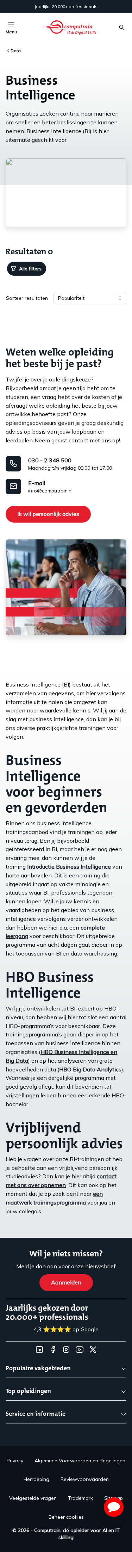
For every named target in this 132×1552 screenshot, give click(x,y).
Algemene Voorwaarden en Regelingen (79, 1460)
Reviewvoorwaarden (85, 1479)
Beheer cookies (66, 1517)
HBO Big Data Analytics (90, 1069)
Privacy (15, 1460)
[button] (114, 1507)
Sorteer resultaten (27, 298)
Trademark (80, 1498)
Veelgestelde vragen (33, 1498)
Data (16, 50)
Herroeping (36, 1479)
